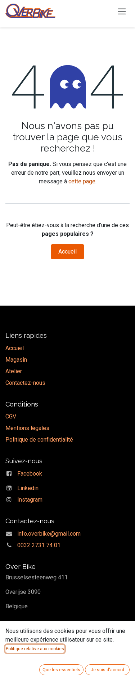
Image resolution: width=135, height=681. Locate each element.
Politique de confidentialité (39, 439)
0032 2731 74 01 (38, 545)
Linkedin (28, 488)
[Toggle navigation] (122, 11)
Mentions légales (27, 428)
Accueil (67, 251)
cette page (81, 181)
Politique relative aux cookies (35, 648)
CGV (10, 416)
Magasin (16, 359)
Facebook (29, 473)
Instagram (29, 499)
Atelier (13, 371)
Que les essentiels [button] (61, 669)
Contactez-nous (25, 382)
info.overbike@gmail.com (49, 533)
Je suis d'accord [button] (107, 669)
